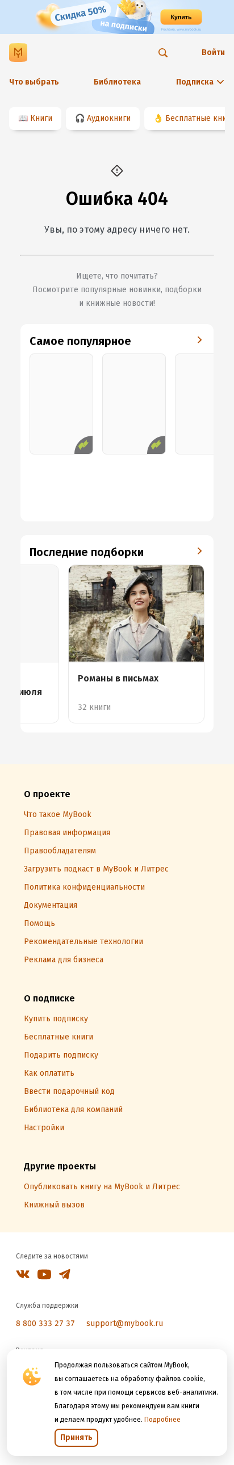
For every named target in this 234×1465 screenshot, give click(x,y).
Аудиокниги (109, 118)
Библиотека (117, 82)
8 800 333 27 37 (45, 1323)
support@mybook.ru (124, 1323)
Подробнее (162, 1420)
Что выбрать (34, 82)
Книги (41, 118)
